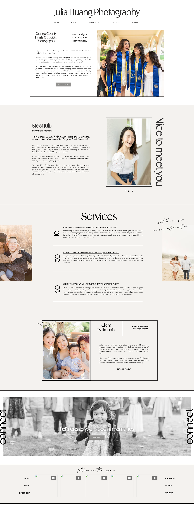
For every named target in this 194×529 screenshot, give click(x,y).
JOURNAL (169, 485)
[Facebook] (132, 191)
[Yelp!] (129, 191)
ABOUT (27, 486)
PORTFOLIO (169, 478)
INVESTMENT (24, 493)
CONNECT (169, 493)
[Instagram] (125, 191)
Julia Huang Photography (97, 13)
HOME (27, 478)
